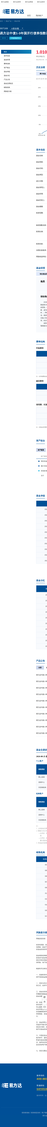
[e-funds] (12, 11)
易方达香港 (29, 2)
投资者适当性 (35, 1113)
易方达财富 (5, 2)
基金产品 (8, 21)
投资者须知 (25, 1113)
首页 (1, 21)
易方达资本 (41, 2)
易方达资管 (17, 2)
